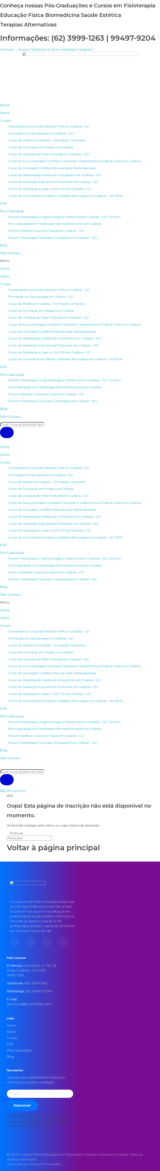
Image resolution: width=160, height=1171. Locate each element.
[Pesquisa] (7, 432)
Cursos (5, 121)
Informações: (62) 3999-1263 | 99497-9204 (78, 38)
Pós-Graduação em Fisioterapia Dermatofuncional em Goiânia (54, 224)
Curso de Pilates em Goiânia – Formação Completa (46, 140)
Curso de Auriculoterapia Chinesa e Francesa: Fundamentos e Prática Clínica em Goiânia (74, 161)
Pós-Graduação (12, 211)
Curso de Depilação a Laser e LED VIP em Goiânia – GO (49, 189)
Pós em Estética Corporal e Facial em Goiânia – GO (46, 231)
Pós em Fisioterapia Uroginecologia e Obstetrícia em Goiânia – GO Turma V (64, 217)
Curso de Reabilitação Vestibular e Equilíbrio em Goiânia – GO (54, 175)
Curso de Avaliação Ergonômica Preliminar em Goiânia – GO (53, 182)
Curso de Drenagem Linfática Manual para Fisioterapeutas (52, 168)
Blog (3, 245)
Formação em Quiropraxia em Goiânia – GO (40, 133)
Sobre (4, 113)
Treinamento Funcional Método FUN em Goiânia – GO (49, 126)
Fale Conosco (10, 253)
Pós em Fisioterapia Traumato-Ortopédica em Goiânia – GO (52, 238)
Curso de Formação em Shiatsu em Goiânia (40, 147)
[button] (80, 261)
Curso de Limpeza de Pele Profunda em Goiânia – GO (48, 154)
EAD (3, 203)
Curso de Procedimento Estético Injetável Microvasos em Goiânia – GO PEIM (65, 196)
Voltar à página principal (53, 847)
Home (5, 105)
